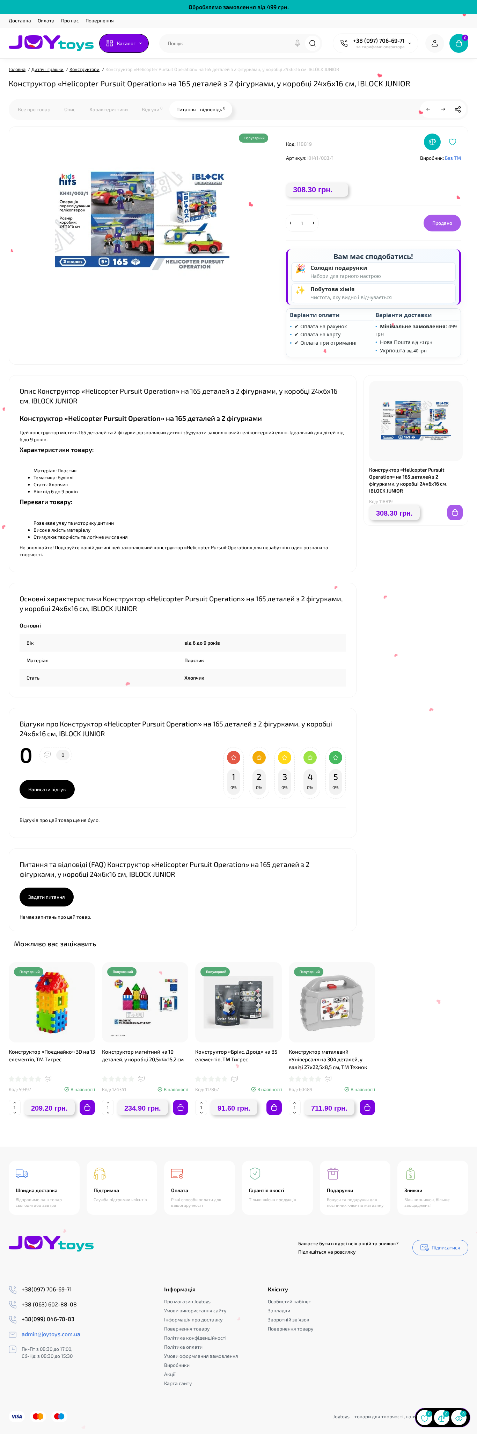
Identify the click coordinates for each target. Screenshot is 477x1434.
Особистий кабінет (289, 1301)
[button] (445, 943)
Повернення (100, 20)
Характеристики (108, 109)
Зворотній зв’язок (288, 1319)
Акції (170, 1374)
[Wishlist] (452, 142)
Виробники (177, 1365)
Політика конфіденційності (195, 1338)
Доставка (20, 20)
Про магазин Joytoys (187, 1301)
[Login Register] (434, 43)
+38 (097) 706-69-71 (379, 40)
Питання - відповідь (200, 109)
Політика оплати (183, 1347)
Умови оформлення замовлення (201, 1356)
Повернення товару (187, 1329)
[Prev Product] (428, 109)
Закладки (279, 1310)
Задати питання (46, 897)
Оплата (46, 20)
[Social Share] (457, 109)
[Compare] (432, 142)
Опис (69, 109)
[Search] (297, 43)
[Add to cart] (87, 1107)
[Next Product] (443, 109)
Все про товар (34, 109)
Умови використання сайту (195, 1310)
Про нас (70, 20)
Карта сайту (178, 1383)
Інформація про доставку (193, 1319)
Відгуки (152, 109)
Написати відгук (47, 789)
